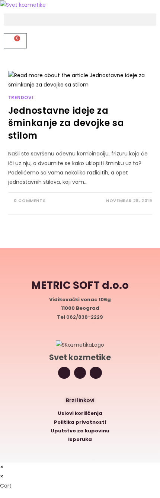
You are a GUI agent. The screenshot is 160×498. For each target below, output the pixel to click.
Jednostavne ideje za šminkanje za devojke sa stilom (66, 123)
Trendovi (21, 97)
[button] (80, 19)
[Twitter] (80, 373)
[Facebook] (96, 373)
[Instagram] (64, 373)
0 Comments (29, 201)
